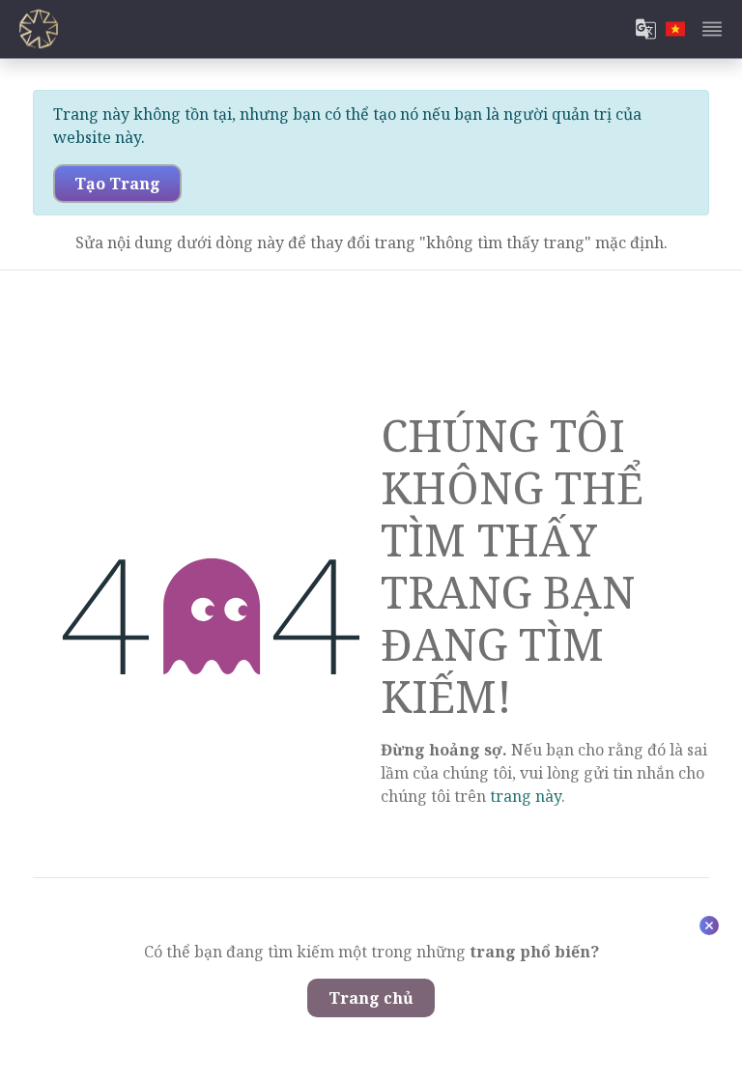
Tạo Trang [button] (117, 183)
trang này (525, 796)
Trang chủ (371, 998)
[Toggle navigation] (712, 29)
